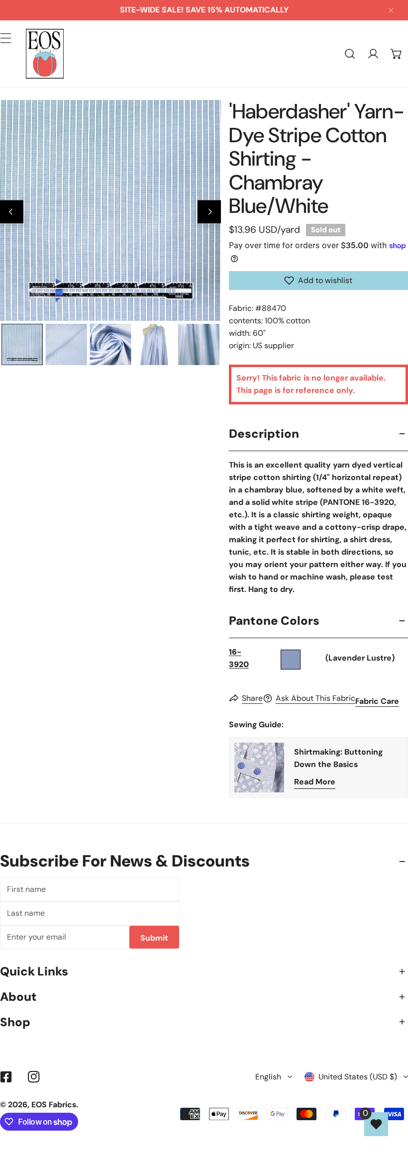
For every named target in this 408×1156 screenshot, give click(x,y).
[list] (110, 210)
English (268, 1076)
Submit (154, 938)
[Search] (350, 54)
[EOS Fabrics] (45, 54)
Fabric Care (377, 701)
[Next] (209, 211)
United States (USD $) (357, 1076)
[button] (396, 54)
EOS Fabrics (53, 1104)
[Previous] (11, 211)
